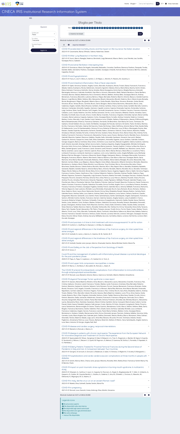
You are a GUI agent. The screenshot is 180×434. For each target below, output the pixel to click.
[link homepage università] (19, 3)
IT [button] (162, 4)
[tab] (64, 45)
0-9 (74, 28)
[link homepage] (7, 3)
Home (126, 4)
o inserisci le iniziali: (76, 34)
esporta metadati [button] (79, 45)
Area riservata (173, 4)
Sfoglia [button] (132, 4)
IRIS (30, 18)
